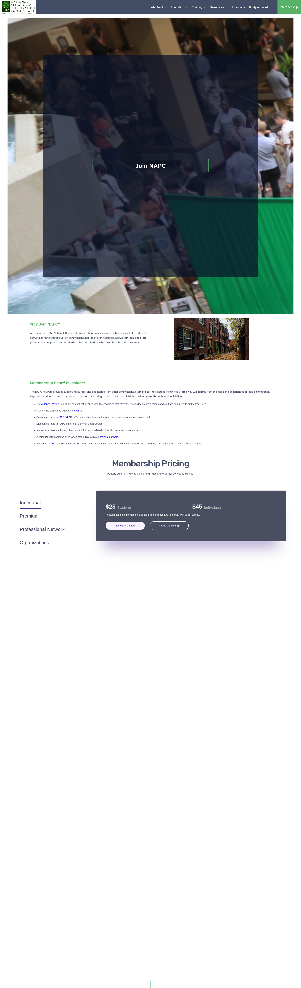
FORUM (63, 417)
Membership (289, 7)
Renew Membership (169, 525)
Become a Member (125, 525)
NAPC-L (52, 443)
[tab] (30, 502)
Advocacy (238, 7)
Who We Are (158, 7)
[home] (18, 7)
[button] (179, 7)
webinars (79, 410)
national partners (109, 437)
